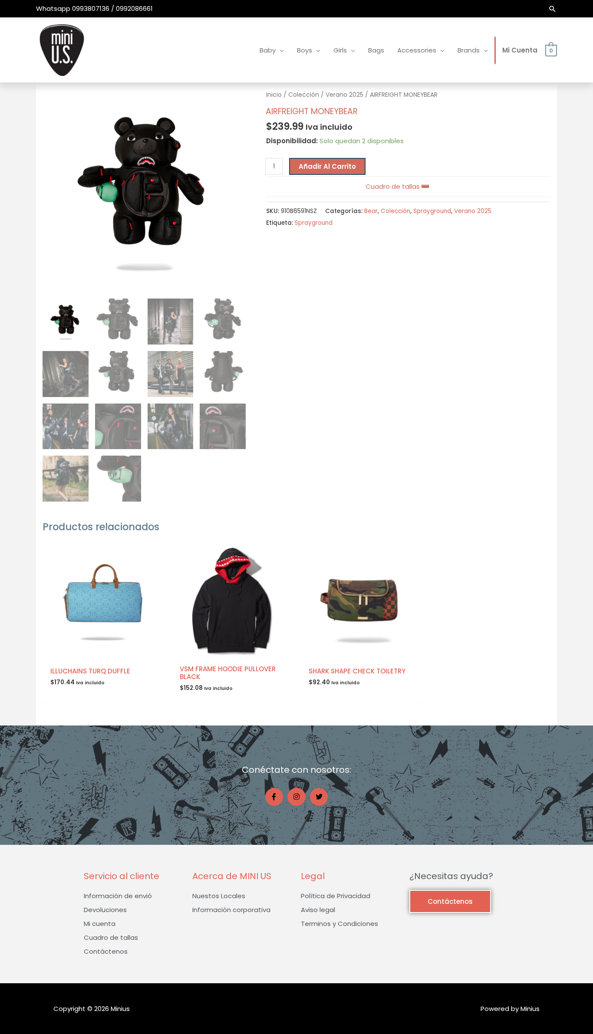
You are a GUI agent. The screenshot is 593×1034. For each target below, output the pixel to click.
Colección (303, 95)
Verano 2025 (344, 95)
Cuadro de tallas (394, 186)
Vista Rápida (102, 652)
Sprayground (432, 211)
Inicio (274, 95)
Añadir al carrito (327, 166)
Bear (371, 211)
